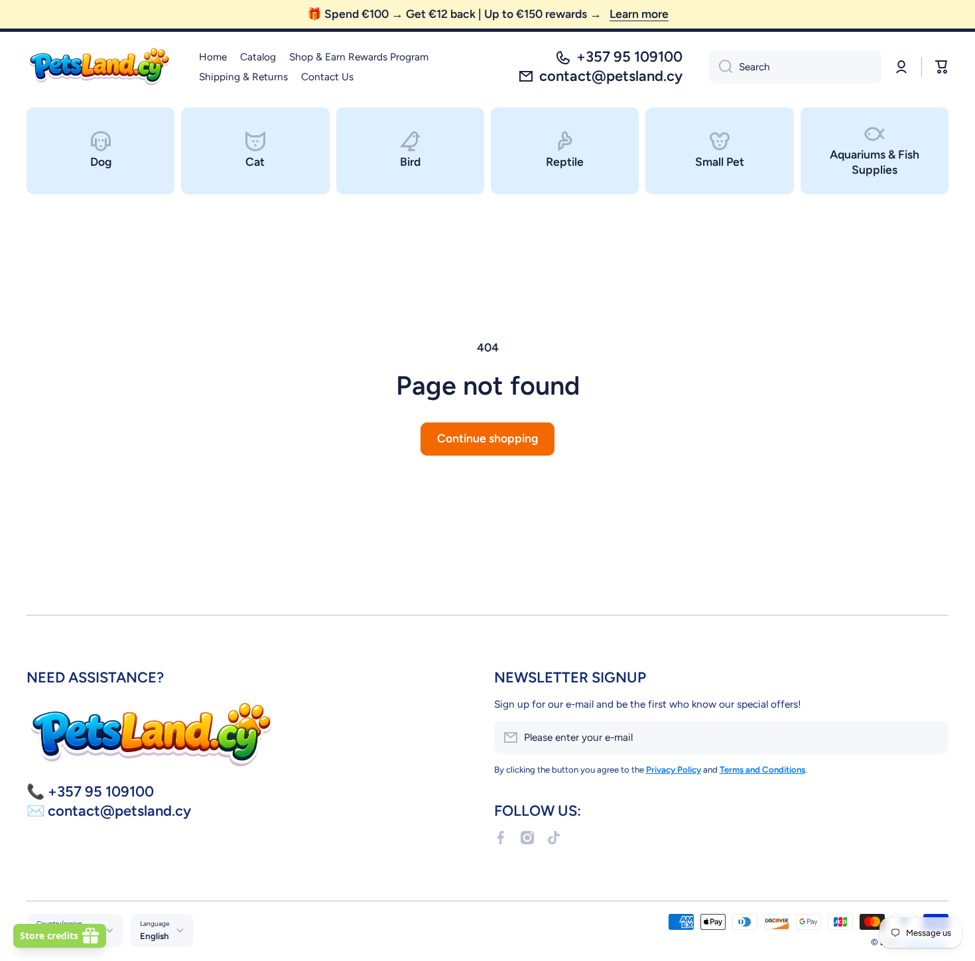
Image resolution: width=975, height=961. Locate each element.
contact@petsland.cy (610, 76)
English (154, 935)
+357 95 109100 (629, 57)
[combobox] (795, 67)
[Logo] (99, 67)
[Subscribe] (931, 737)
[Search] (720, 67)
